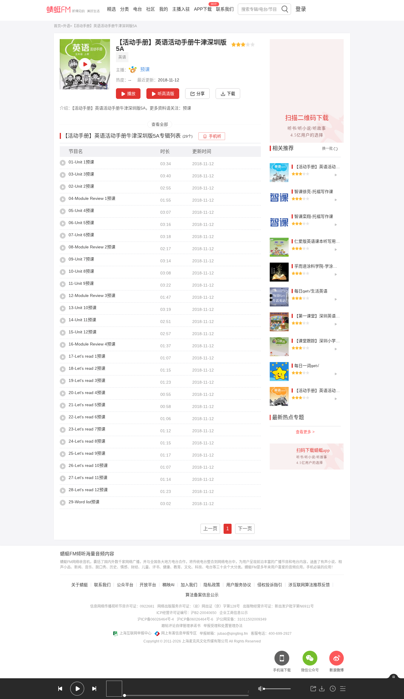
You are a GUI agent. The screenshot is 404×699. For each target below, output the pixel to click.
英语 (122, 57)
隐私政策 (211, 584)
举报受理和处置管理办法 (223, 626)
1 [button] (227, 528)
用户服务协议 (238, 584)
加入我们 (189, 584)
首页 (57, 26)
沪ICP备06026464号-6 (195, 619)
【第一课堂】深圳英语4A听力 (321, 316)
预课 (145, 69)
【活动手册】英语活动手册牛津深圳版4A (332, 390)
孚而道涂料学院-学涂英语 (317, 266)
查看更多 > (305, 432)
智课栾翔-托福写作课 (313, 216)
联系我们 (225, 9)
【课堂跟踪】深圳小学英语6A (321, 340)
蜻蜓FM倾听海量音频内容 (87, 554)
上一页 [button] (210, 528)
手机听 (215, 136)
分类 (124, 9)
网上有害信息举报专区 (179, 633)
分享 (200, 93)
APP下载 (203, 9)
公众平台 (125, 584)
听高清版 (166, 93)
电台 (137, 9)
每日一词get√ (306, 365)
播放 (131, 93)
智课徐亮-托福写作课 (313, 191)
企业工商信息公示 (233, 613)
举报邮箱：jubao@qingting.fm (224, 633)
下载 (231, 93)
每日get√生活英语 (310, 291)
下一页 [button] (245, 528)
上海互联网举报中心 (135, 633)
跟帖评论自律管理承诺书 (181, 626)
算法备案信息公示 (202, 594)
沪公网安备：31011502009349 (241, 619)
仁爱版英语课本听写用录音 (319, 241)
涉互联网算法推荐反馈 (309, 584)
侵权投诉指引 (269, 584)
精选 (111, 9)
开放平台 (148, 584)
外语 (66, 26)
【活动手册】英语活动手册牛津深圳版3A (332, 166)
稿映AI (168, 584)
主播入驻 (181, 9)
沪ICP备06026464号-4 (156, 619)
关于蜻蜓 (79, 584)
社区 (150, 9)
